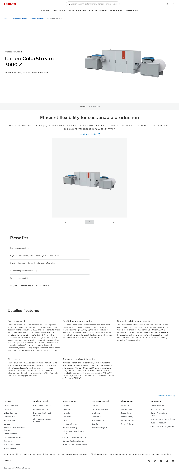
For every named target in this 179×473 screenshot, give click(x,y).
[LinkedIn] (161, 461)
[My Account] (167, 4)
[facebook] (149, 461)
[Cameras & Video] (57, 10)
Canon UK (8, 461)
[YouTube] (173, 461)
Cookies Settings (163, 454)
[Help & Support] (124, 10)
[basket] (173, 4)
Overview (82, 106)
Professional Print (13, 52)
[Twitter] (167, 461)
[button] (67, 222)
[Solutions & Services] (108, 10)
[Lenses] (66, 10)
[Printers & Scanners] (87, 10)
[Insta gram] (155, 461)
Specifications (94, 106)
